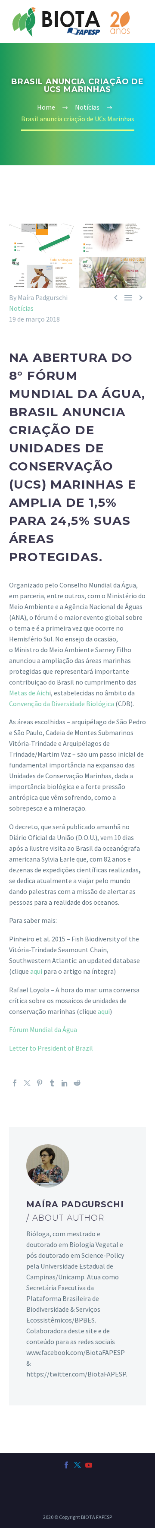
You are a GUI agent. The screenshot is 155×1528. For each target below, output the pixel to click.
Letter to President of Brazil (51, 1048)
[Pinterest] (39, 1083)
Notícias (21, 308)
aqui (36, 971)
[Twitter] (27, 1083)
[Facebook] (14, 1083)
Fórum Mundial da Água (43, 1029)
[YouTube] (88, 1465)
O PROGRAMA (121, 41)
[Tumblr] (52, 1083)
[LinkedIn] (64, 1083)
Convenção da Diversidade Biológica (61, 703)
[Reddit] (77, 1083)
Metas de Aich (29, 692)
